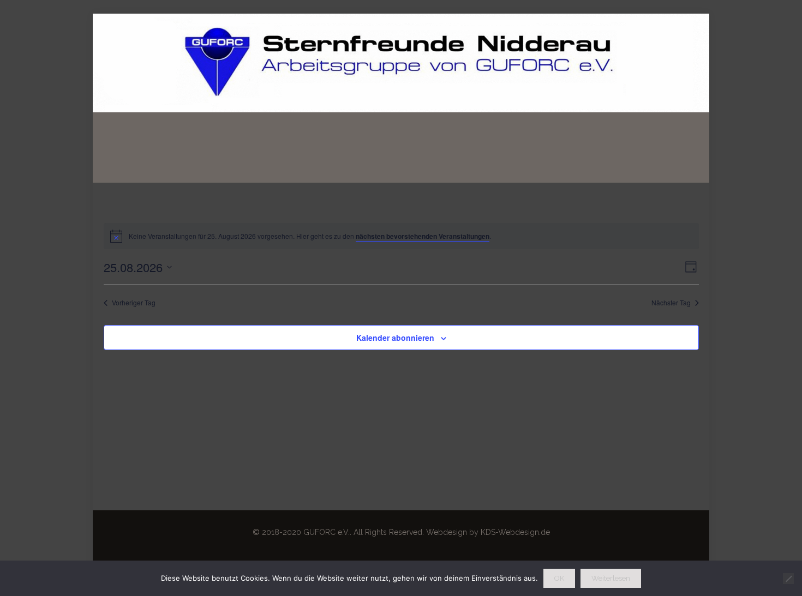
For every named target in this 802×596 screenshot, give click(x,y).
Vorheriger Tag (133, 302)
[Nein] (788, 578)
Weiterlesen (610, 578)
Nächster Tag (671, 302)
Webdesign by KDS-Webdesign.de (488, 532)
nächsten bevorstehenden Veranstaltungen (422, 236)
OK (559, 578)
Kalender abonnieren (395, 337)
